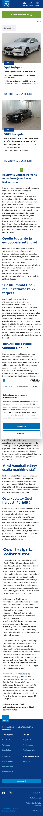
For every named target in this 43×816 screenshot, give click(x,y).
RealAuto (26, 761)
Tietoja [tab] (35, 387)
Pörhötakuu (6, 750)
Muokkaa (20, 433)
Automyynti (7, 735)
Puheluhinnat (35, 798)
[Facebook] (3, 793)
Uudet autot (6, 740)
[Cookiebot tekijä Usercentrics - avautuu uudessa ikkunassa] (30, 380)
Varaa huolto (27, 740)
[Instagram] (10, 793)
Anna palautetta (34, 793)
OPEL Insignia (14, 134)
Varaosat (6, 756)
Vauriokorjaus (28, 745)
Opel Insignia (13, 67)
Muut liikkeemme (31, 756)
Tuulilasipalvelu (29, 750)
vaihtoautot (21, 674)
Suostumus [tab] (7, 387)
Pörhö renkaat (7, 772)
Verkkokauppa (7, 767)
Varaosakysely (7, 761)
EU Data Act (36, 811)
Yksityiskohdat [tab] (21, 387)
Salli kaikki (21, 426)
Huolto (26, 735)
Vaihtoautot (6, 745)
